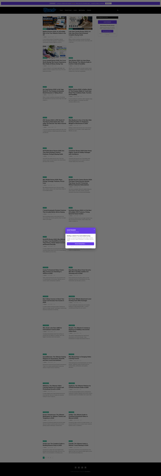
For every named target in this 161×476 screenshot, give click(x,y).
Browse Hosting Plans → (80, 243)
